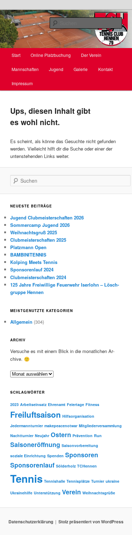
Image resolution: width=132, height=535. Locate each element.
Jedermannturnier (26, 425)
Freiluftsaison (35, 414)
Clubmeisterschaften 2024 (38, 277)
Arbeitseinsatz (33, 404)
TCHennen (87, 466)
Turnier (97, 481)
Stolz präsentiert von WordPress (91, 521)
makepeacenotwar (60, 425)
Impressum (22, 83)
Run (98, 435)
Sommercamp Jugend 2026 (40, 225)
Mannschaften (25, 69)
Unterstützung (47, 492)
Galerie (81, 69)
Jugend (56, 69)
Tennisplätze (78, 481)
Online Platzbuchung (51, 55)
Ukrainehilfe (21, 492)
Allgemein (21, 321)
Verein (71, 491)
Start (16, 55)
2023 (14, 404)
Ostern (61, 434)
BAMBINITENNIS (28, 254)
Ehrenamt (56, 404)
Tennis (26, 478)
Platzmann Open (28, 247)
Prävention (83, 435)
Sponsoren (81, 454)
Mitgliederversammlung (100, 425)
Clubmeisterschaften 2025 (38, 239)
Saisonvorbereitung (80, 445)
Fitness (92, 404)
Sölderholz (66, 466)
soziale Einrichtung (28, 455)
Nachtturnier (21, 435)
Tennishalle (54, 481)
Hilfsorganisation (78, 416)
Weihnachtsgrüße (98, 492)
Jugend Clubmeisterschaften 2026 (47, 217)
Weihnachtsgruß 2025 (33, 232)
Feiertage (75, 404)
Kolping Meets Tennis (33, 262)
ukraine (112, 481)
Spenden (55, 455)
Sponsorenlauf (32, 464)
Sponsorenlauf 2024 (32, 269)
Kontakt (105, 69)
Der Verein (91, 55)
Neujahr (42, 435)
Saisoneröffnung (35, 444)
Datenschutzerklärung (30, 521)
